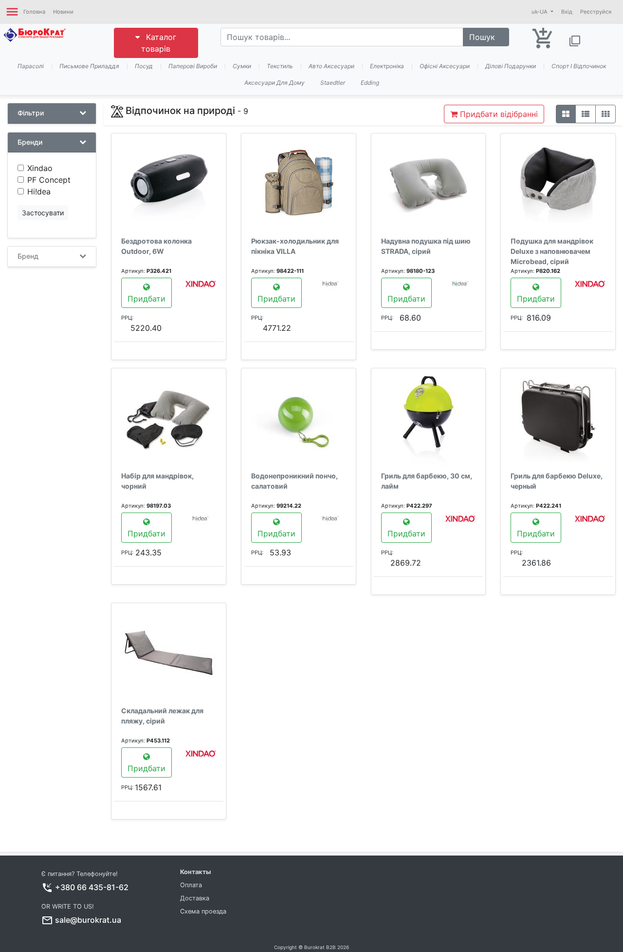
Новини (63, 11)
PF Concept (49, 180)
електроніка (387, 66)
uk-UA (540, 11)
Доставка (194, 898)
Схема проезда (203, 911)
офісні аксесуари (445, 66)
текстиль (280, 66)
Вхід (566, 11)
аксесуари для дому (274, 82)
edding (370, 82)
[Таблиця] (605, 114)
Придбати (146, 299)
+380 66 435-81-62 (91, 887)
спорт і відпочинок (578, 66)
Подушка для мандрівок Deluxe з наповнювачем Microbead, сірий (552, 251)
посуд (144, 66)
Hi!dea (39, 191)
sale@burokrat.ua (88, 920)
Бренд (28, 256)
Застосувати (43, 213)
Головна (34, 11)
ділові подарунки (510, 66)
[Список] (585, 114)
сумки (242, 66)
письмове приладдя (89, 66)
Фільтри (31, 113)
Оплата (191, 885)
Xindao (40, 168)
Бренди (30, 142)
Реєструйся (595, 11)
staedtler (332, 82)
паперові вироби (192, 66)
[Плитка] (566, 114)
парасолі (31, 66)
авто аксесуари (331, 66)
